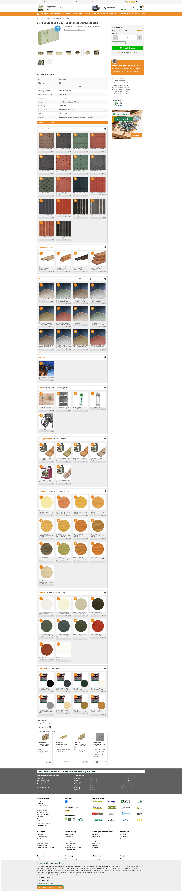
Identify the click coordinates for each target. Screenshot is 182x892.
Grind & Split (66, 14)
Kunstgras (95, 847)
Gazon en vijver (124, 14)
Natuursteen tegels (42, 843)
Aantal (114, 33)
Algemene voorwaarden (44, 823)
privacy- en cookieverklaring (67, 874)
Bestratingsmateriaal (43, 841)
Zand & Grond (77, 14)
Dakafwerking (124, 836)
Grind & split (95, 834)
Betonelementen (42, 845)
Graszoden (95, 845)
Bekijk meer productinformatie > (74, 30)
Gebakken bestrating (71, 850)
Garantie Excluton (42, 825)
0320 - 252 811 (44, 782)
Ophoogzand (96, 836)
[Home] (38, 18)
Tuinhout (87, 14)
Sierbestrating (55, 14)
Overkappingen (96, 859)
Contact (39, 801)
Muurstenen (68, 845)
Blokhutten (113, 14)
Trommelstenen (69, 834)
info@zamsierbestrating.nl (133, 68)
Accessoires (136, 14)
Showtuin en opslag (42, 806)
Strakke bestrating (70, 843)
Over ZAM (40, 803)
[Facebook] (66, 801)
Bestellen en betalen (43, 810)
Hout (38, 859)
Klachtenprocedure (42, 821)
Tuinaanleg (40, 816)
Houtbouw (104, 14)
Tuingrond (95, 841)
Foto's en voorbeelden (43, 814)
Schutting (95, 14)
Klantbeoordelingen (42, 812)
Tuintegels (44, 14)
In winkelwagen (128, 48)
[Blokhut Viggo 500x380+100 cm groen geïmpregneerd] (49, 36)
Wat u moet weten (42, 819)
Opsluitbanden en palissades (45, 847)
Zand (93, 839)
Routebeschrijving (43, 787)
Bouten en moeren (125, 859)
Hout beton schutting (71, 859)
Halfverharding (96, 843)
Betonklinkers (69, 836)
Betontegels (40, 839)
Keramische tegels (42, 836)
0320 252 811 (118, 68)
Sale (143, 14)
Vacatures (40, 808)
